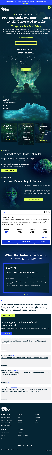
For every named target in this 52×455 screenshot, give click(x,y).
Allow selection (26, 241)
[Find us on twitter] (28, 446)
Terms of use (48, 450)
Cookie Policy (47, 449)
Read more (7, 333)
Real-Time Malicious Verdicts (6, 420)
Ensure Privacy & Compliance (6, 425)
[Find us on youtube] (19, 446)
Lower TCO (3, 423)
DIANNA (13, 355)
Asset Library (37, 417)
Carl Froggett (15, 338)
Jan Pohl (13, 319)
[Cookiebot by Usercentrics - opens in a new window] (44, 212)
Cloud (19, 417)
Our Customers (4, 433)
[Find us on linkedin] (24, 446)
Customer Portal (21, 433)
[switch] (20, 232)
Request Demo (20, 432)
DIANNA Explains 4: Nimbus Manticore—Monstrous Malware (24, 357)
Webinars (36, 422)
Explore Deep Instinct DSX (6, 417)
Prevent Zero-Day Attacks (5, 418)
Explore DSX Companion (33, 199)
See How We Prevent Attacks (26, 43)
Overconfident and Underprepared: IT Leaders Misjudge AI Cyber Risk (23, 342)
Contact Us (3, 438)
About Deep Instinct (5, 432)
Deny (9, 241)
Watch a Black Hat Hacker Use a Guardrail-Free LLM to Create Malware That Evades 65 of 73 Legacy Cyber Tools (25, 390)
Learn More (25, 3)
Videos (36, 420)
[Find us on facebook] (32, 446)
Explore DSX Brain (9, 170)
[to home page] (5, 8)
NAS (19, 418)
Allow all (42, 241)
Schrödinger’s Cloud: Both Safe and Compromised (19, 323)
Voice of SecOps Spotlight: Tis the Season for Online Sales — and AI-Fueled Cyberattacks (25, 373)
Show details (45, 237)
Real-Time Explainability (5, 422)
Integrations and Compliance (23, 435)
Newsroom (3, 435)
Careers (2, 437)
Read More (6, 108)
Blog (36, 418)
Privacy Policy (28, 449)
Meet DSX (26, 69)
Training (19, 437)
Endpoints (20, 422)
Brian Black (14, 387)
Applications (20, 420)
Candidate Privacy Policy (38, 449)
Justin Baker (15, 370)
